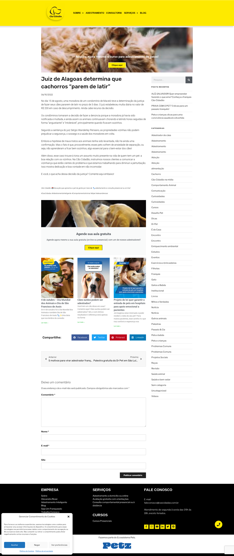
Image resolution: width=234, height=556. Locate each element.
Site (43, 460)
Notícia (155, 307)
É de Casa (156, 229)
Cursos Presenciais (102, 521)
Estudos (155, 252)
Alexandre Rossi (49, 499)
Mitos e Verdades (160, 302)
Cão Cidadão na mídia (162, 179)
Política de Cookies (27, 551)
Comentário (48, 394)
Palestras (156, 324)
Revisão (155, 368)
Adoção (155, 157)
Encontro (156, 235)
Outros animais (159, 318)
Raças (154, 363)
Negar (37, 545)
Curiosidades (158, 196)
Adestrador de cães (161, 135)
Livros (154, 296)
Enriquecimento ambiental (164, 246)
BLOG (143, 13)
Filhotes (155, 268)
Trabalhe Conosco (50, 512)
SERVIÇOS (129, 13)
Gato (153, 279)
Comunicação (158, 190)
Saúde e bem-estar (160, 379)
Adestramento (158, 141)
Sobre (44, 496)
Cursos (154, 207)
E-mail (45, 445)
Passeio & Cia (158, 329)
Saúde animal (158, 374)
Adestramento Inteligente (54, 502)
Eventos (155, 257)
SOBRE (77, 13)
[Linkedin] (162, 527)
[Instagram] (152, 527)
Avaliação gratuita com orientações (111, 499)
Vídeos (154, 396)
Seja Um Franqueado (51, 509)
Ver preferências (59, 545)
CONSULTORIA (114, 13)
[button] (68, 516)
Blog (43, 505)
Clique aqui (117, 65)
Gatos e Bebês (158, 285)
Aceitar (14, 545)
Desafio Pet (157, 213)
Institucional (157, 290)
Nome (45, 431)
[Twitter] (168, 527)
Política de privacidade (44, 551)
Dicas (154, 218)
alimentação (157, 168)
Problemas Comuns (161, 346)
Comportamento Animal (163, 185)
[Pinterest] (173, 527)
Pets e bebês (157, 335)
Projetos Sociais (159, 357)
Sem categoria (158, 385)
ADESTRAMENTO (95, 13)
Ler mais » (44, 323)
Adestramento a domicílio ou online (110, 496)
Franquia (155, 274)
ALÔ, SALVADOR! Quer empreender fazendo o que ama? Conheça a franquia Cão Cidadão (171, 97)
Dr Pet (154, 224)
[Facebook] (146, 527)
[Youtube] (157, 527)
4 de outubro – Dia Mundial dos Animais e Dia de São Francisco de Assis (55, 303)
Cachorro (156, 174)
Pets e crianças (158, 340)
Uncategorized (158, 390)
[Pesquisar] (189, 80)
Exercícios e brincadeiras (163, 263)
